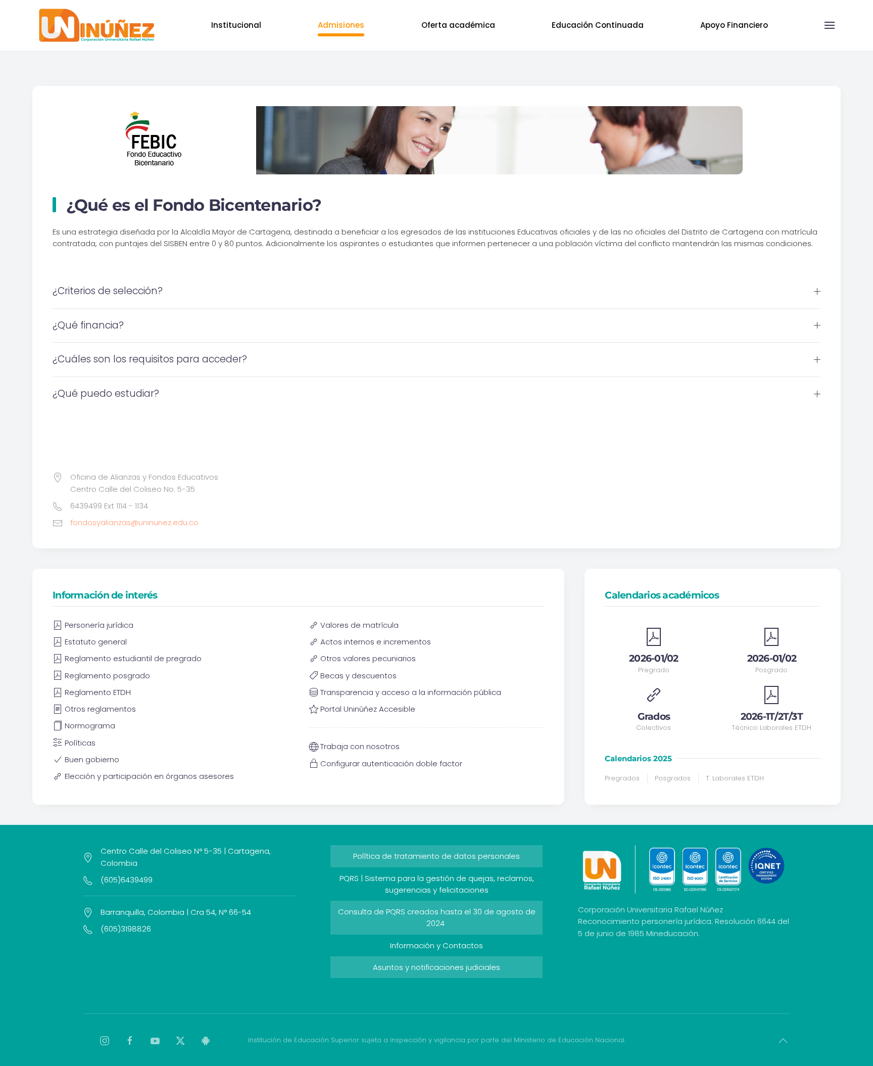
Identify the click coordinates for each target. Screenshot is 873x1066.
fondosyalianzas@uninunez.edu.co (134, 522)
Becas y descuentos (358, 675)
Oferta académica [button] (458, 25)
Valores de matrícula (359, 625)
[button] (829, 25)
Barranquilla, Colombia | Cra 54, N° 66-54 (176, 912)
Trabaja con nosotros (360, 746)
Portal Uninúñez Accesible (367, 709)
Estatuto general (96, 641)
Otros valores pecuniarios (368, 658)
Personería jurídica (99, 625)
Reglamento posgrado (107, 675)
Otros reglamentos (100, 709)
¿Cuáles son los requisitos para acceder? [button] (150, 359)
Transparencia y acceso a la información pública (410, 692)
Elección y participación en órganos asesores (149, 776)
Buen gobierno (92, 759)
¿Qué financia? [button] (88, 325)
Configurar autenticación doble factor (391, 763)
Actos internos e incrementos (375, 641)
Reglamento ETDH (98, 692)
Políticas (80, 742)
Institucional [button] (236, 25)
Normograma (90, 725)
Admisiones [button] (341, 25)
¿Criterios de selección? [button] (108, 291)
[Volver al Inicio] (96, 25)
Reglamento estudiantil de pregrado (133, 658)
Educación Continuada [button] (598, 25)
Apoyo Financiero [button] (734, 25)
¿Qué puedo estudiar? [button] (106, 393)
